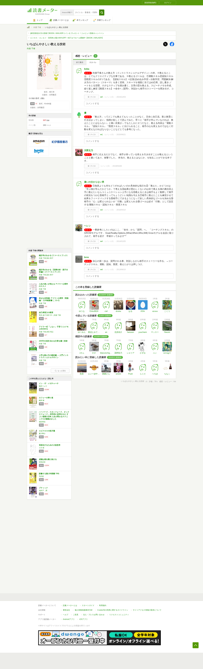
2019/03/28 (117, 166)
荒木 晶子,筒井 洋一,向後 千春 (50, 315)
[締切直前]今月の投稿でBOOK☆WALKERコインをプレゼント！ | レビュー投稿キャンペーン (67, 33)
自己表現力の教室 (46, 312)
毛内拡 (41, 476)
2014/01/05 (121, 241)
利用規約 (102, 605)
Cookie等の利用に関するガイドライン (112, 610)
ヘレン (87, 225)
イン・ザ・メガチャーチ (49, 383)
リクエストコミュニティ (119, 615)
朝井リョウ (43, 386)
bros (86, 257)
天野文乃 (88, 150)
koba (86, 69)
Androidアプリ (69, 619)
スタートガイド (88, 605)
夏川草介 (42, 433)
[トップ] (28, 28)
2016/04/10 (121, 210)
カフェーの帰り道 (46, 398)
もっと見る (62, 371)
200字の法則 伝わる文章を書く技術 (53, 341)
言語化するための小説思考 (49, 445)
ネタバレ (92, 62)
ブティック (43, 488)
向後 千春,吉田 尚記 (46, 332)
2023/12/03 (121, 97)
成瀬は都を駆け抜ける (48, 459)
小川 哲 (41, 448)
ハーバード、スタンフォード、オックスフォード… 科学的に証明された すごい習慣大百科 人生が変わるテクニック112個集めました (54, 415)
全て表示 (79, 62)
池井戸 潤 (43, 490)
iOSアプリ (83, 619)
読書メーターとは (70, 605)
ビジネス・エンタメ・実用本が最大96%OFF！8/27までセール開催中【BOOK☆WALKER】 (67, 38)
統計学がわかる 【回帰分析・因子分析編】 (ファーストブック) (53, 271)
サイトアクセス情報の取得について (147, 610)
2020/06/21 (121, 134)
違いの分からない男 (94, 182)
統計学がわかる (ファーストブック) (53, 255)
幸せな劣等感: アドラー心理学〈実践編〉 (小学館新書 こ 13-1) (54, 299)
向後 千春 (37, 27)
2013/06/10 (121, 269)
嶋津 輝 (41, 400)
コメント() (109, 97)
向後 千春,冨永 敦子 (46, 258)
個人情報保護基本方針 (84, 610)
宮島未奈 (42, 462)
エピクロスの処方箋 (47, 431)
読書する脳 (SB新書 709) (49, 474)
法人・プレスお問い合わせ (93, 615)
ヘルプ (65, 615)
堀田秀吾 (42, 422)
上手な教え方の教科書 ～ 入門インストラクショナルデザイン (53, 356)
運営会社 (66, 610)
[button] (101, 12)
